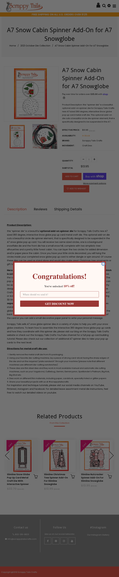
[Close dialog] (103, 263)
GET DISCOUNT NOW (59, 304)
